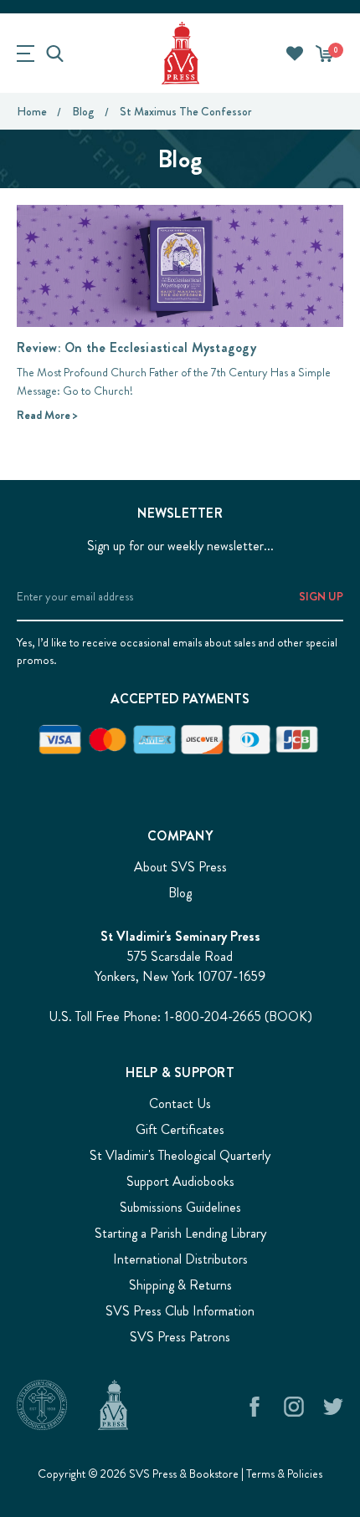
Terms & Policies (284, 1473)
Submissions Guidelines (180, 1207)
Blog (180, 892)
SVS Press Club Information (180, 1310)
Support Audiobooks (180, 1181)
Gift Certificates (180, 1129)
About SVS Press (180, 866)
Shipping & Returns (180, 1285)
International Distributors (180, 1259)
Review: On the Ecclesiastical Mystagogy (136, 347)
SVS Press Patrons (180, 1336)
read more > (47, 414)
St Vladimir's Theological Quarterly (180, 1155)
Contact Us (180, 1103)
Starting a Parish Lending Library (180, 1233)
